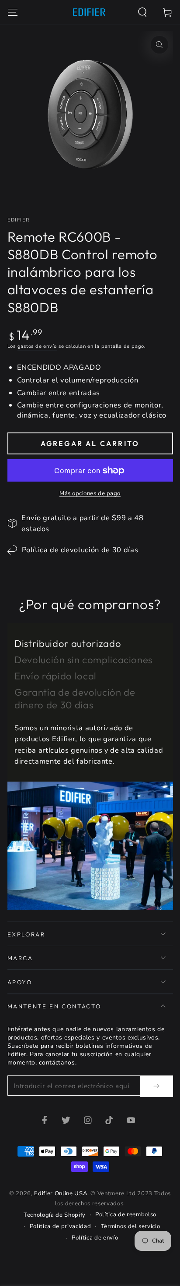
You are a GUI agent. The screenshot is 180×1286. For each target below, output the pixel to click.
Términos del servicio (130, 1226)
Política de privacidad (60, 1226)
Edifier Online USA (60, 1193)
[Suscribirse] (156, 1086)
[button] (142, 12)
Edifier (18, 220)
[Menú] (12, 12)
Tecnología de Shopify (55, 1215)
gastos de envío (37, 346)
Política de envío (95, 1238)
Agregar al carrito (90, 443)
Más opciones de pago (90, 493)
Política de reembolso (125, 1214)
